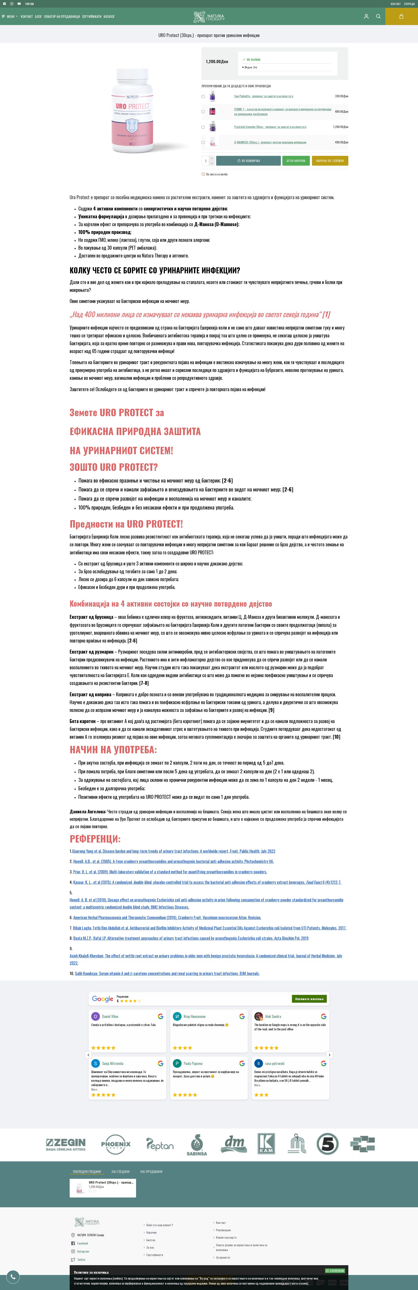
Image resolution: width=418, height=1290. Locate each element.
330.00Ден (341, 96)
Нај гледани (121, 1171)
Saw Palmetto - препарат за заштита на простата (263, 96)
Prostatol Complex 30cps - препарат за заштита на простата (270, 126)
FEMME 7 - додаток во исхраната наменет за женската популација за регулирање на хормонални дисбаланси (282, 111)
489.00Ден (341, 111)
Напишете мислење (309, 998)
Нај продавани (151, 1171)
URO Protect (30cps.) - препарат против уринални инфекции (112, 1182)
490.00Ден (341, 142)
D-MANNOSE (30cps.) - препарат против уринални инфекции (270, 142)
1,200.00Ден (340, 126)
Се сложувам (335, 1270)
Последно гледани (87, 1171)
